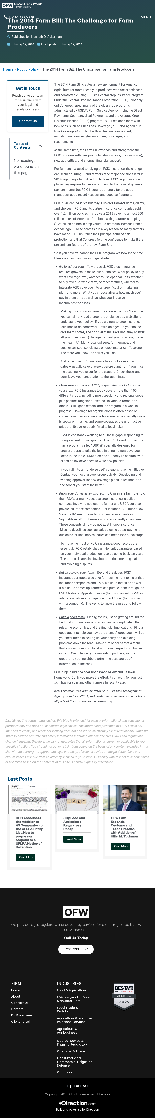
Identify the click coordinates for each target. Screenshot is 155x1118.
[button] (40, 145)
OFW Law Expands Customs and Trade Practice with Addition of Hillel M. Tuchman (124, 828)
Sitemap (103, 1094)
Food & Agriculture (71, 990)
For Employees (22, 1015)
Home (8, 69)
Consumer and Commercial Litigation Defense (74, 1062)
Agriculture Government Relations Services (76, 1020)
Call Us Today (76, 939)
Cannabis (64, 1072)
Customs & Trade (71, 1051)
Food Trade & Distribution (67, 1010)
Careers (17, 1009)
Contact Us (28, 121)
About (15, 996)
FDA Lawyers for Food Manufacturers (73, 999)
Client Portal (20, 1021)
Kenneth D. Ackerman (46, 37)
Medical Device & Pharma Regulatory (72, 1043)
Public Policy (28, 69)
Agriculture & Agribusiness (67, 1031)
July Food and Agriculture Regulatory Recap (74, 824)
